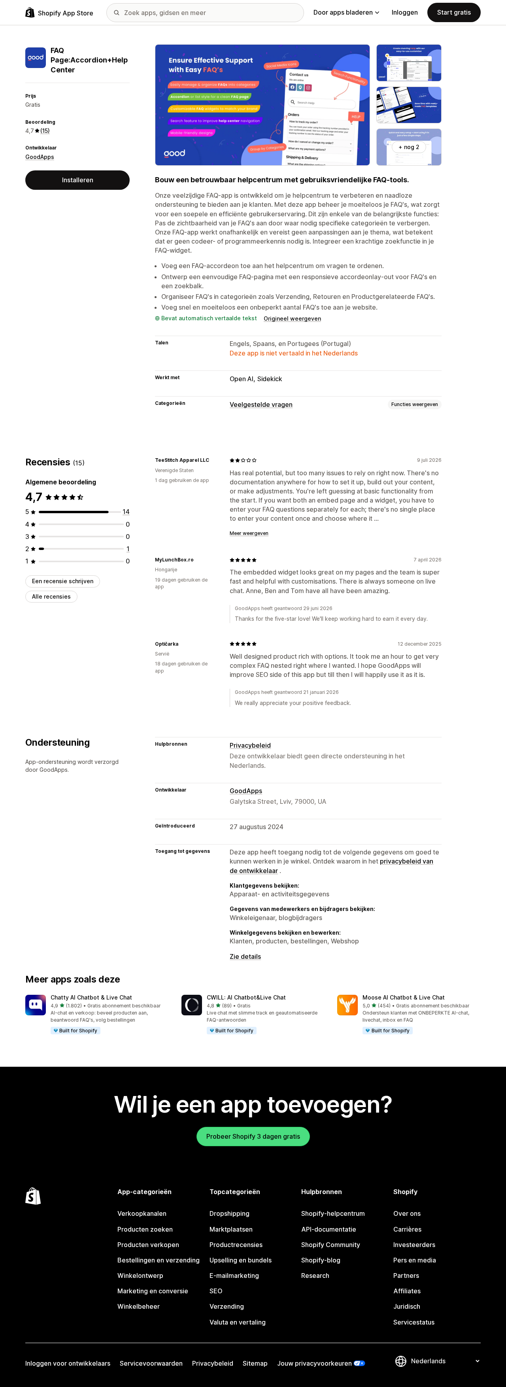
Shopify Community (330, 1245)
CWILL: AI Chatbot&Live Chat (246, 997)
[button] (97, 1015)
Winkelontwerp (140, 1275)
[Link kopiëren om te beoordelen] (214, 460)
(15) (45, 130)
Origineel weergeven (292, 318)
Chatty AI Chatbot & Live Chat (91, 997)
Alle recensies (51, 596)
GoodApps (39, 156)
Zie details (245, 956)
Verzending (227, 1306)
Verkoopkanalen (141, 1213)
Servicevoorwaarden (151, 1363)
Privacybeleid (250, 745)
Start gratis (454, 12)
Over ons (407, 1213)
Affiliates (407, 1291)
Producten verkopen (148, 1245)
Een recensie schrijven (62, 581)
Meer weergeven (249, 533)
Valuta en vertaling (238, 1322)
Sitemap (255, 1363)
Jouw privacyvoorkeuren (314, 1363)
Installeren (77, 180)
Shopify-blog (320, 1260)
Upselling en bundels (241, 1260)
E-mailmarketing (234, 1275)
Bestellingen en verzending (158, 1260)
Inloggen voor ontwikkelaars (67, 1363)
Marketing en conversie (152, 1291)
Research (315, 1275)
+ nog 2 (408, 147)
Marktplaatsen (231, 1229)
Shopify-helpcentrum (333, 1213)
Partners (406, 1275)
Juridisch (406, 1306)
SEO (216, 1291)
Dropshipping (229, 1213)
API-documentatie (328, 1229)
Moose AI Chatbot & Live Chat (404, 997)
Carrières (407, 1229)
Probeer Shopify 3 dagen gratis (253, 1136)
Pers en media (414, 1260)
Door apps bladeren (343, 12)
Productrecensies (236, 1245)
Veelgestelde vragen (261, 404)
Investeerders (414, 1245)
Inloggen (405, 12)
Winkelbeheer (138, 1306)
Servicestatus (413, 1322)
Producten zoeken (145, 1229)
